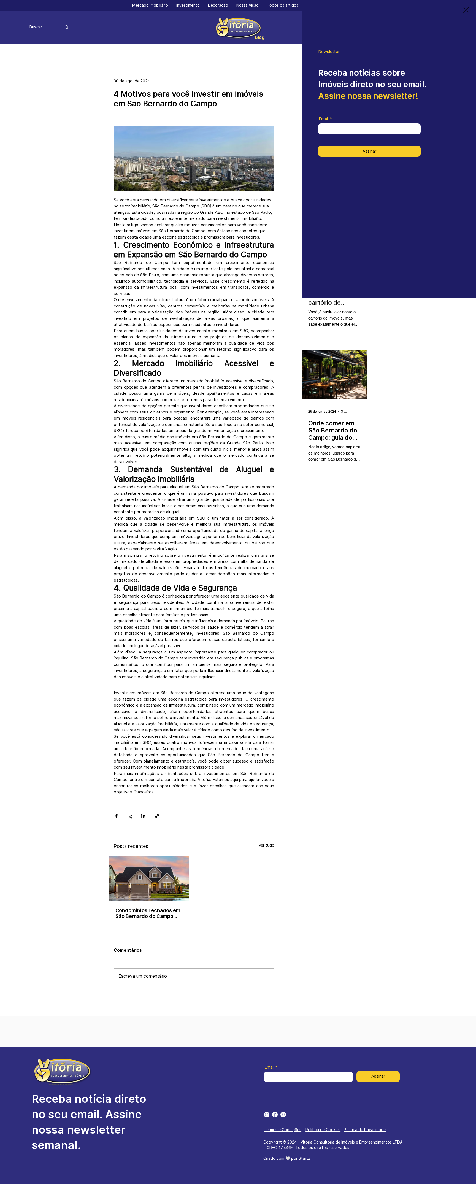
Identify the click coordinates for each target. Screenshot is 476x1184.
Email (324, 119)
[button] (466, 10)
